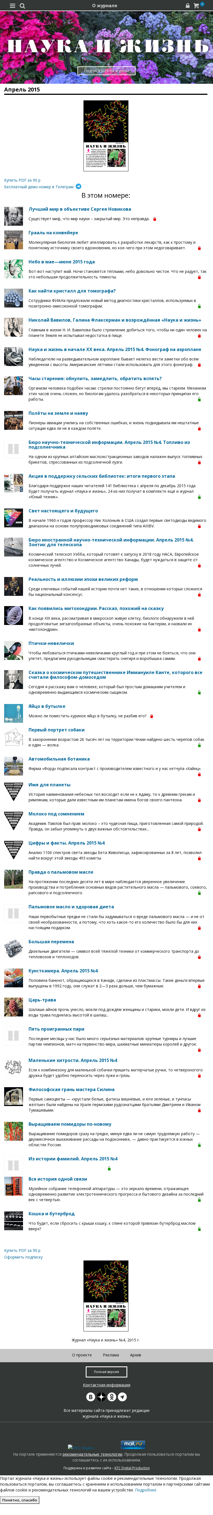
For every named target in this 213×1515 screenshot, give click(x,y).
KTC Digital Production (132, 1468)
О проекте (82, 1355)
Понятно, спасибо (19, 1500)
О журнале (104, 5)
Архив (135, 1355)
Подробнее (145, 1490)
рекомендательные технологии (92, 1454)
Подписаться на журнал (106, 70)
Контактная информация (106, 1384)
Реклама (111, 1355)
